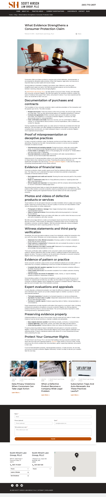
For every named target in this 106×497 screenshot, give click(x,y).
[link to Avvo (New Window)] (21, 485)
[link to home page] (24, 4)
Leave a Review (15, 472)
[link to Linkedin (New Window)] (17, 485)
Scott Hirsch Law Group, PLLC (35, 91)
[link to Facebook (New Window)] (12, 485)
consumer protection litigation (57, 161)
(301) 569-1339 (38, 465)
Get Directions (15, 475)
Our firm (54, 341)
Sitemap (41, 490)
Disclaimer (49, 490)
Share (79, 34)
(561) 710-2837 (16, 465)
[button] (29, 11)
